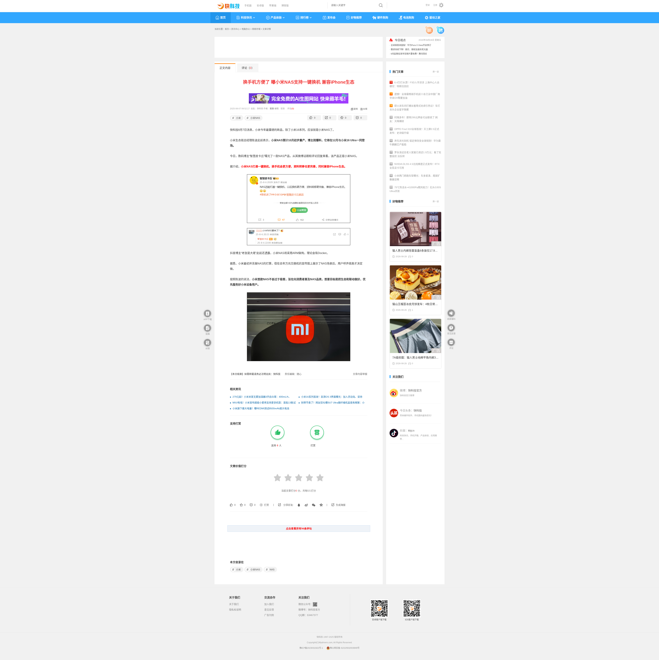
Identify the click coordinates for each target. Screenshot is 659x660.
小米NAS (253, 118)
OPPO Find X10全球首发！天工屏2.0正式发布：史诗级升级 (414, 131)
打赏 (266, 505)
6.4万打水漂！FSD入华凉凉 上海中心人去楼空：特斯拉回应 (414, 84)
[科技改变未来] (226, 5)
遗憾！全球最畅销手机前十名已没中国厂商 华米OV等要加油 (415, 96)
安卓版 (260, 5)
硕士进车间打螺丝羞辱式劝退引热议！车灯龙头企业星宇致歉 (415, 107)
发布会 (331, 17)
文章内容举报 (360, 374)
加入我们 (269, 604)
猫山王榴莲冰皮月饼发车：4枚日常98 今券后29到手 (415, 305)
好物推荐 (356, 17)
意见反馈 (269, 609)
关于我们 (234, 604)
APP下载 (208, 319)
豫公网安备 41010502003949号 (345, 648)
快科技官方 (314, 609)
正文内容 (224, 67)
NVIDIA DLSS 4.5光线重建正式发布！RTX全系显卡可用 (415, 166)
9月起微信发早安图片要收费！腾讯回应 (409, 54)
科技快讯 (246, 17)
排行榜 (304, 17)
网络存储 (256, 29)
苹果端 (272, 5)
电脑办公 (246, 29)
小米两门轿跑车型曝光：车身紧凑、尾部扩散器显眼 (415, 177)
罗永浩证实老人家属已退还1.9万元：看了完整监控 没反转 (415, 154)
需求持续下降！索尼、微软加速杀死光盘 (409, 49)
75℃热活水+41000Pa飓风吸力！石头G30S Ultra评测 (415, 189)
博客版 (285, 5)
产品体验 (276, 17)
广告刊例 (269, 615)
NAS (270, 569)
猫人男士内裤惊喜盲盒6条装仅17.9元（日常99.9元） (415, 251)
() (292, 108)
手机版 (248, 5)
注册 (435, 5)
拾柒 (272, 108)
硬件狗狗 (382, 17)
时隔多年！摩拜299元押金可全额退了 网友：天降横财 (414, 119)
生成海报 (340, 505)
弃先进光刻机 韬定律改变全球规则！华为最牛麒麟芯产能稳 (415, 142)
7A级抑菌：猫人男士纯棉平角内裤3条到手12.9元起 (415, 358)
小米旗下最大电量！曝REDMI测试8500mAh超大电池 (261, 408)
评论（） (248, 67)
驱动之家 (434, 17)
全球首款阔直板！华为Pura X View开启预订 (411, 45)
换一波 (436, 72)
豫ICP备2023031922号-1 (311, 648)
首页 (223, 17)
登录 (428, 5)
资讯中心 (235, 29)
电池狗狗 (408, 17)
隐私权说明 (235, 609)
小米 (236, 118)
